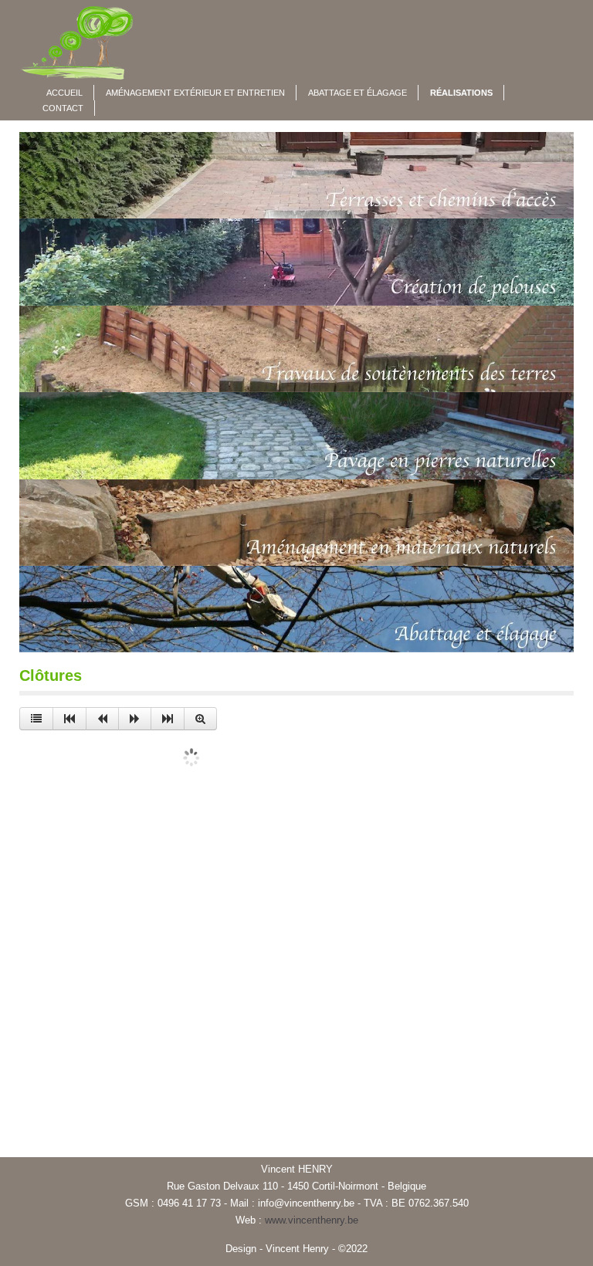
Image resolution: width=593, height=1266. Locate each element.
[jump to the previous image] (102, 718)
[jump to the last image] (168, 718)
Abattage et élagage (357, 92)
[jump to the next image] (134, 718)
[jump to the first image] (69, 718)
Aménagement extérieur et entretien (195, 92)
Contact (62, 108)
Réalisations (461, 92)
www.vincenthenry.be (311, 1220)
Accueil (64, 92)
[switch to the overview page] (36, 718)
